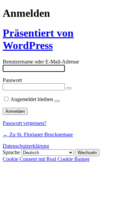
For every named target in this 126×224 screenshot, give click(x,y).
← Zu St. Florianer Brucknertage (38, 134)
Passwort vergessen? (24, 123)
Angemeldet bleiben (31, 99)
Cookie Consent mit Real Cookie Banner (46, 159)
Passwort (12, 80)
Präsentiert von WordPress (38, 39)
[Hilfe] (57, 101)
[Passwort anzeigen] (69, 88)
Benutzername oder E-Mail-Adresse (41, 61)
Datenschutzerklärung (26, 146)
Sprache (11, 152)
